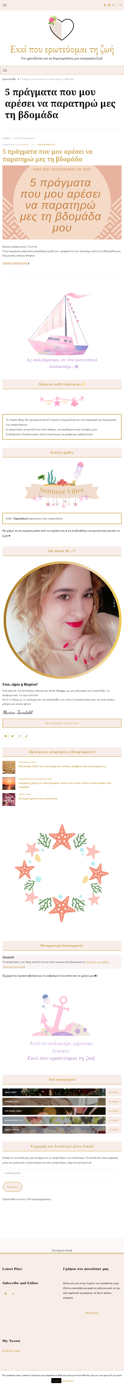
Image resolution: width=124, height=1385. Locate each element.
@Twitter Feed (11, 1350)
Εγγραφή (12, 1187)
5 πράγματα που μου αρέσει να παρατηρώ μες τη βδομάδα (47, 155)
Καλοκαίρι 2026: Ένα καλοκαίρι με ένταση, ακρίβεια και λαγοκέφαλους (62, 766)
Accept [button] (56, 1380)
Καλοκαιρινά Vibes (27, 762)
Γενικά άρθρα (25, 794)
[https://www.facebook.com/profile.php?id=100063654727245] (5, 1293)
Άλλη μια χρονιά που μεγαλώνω (38, 798)
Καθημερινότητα (46, 144)
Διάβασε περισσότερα (14, 263)
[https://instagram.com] (13, 1293)
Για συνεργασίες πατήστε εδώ (62, 723)
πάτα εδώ (91, 1312)
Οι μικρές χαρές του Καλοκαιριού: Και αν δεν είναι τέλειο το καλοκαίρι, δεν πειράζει (65, 784)
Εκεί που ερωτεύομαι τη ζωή (62, 48)
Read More (68, 1380)
